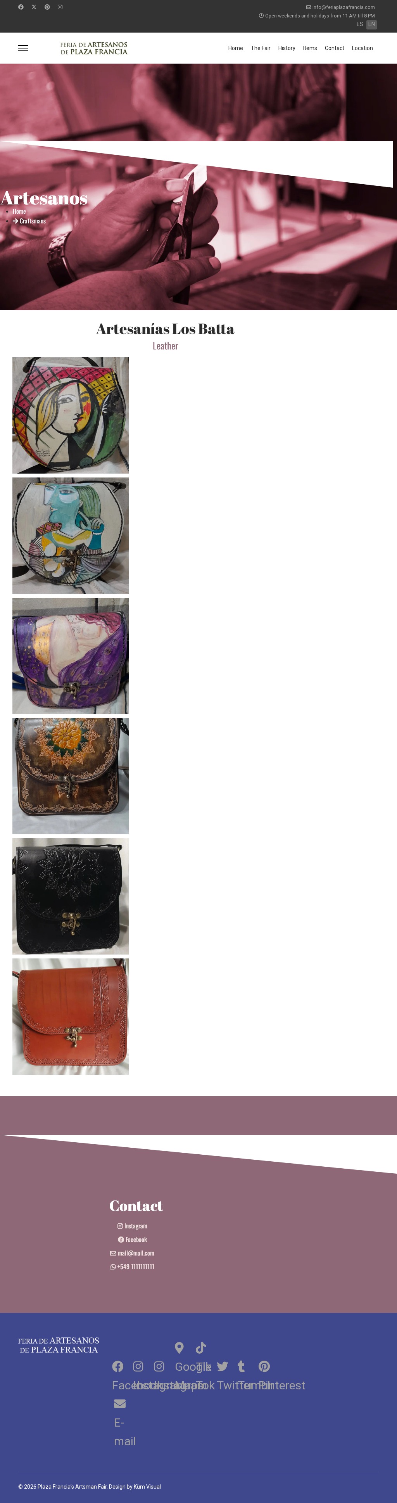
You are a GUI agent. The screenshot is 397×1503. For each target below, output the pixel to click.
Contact (334, 48)
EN (371, 24)
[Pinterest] (47, 7)
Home (235, 48)
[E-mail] (121, 1402)
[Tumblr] (247, 1365)
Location (362, 48)
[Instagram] (60, 7)
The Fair (261, 48)
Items (310, 48)
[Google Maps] (184, 1346)
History (286, 48)
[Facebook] (21, 7)
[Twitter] (34, 7)
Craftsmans (32, 220)
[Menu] (23, 48)
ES (360, 24)
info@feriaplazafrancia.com (343, 7)
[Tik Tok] (205, 1346)
